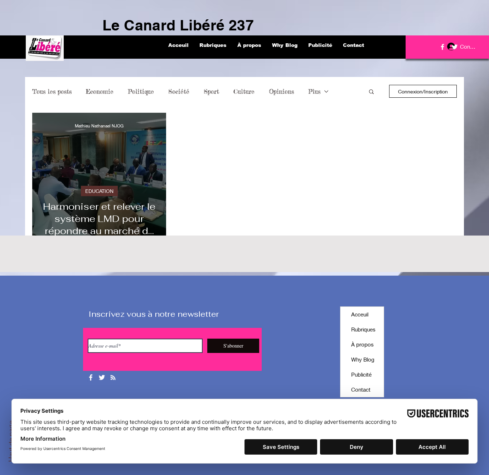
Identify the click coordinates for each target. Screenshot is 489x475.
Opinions (281, 91)
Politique (141, 91)
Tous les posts (52, 91)
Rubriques (363, 329)
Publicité (361, 374)
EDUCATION (99, 191)
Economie (99, 91)
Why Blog (362, 359)
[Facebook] (442, 47)
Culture (244, 91)
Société (178, 91)
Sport (211, 91)
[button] (371, 92)
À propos (362, 344)
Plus (314, 91)
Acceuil (359, 314)
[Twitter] (455, 47)
